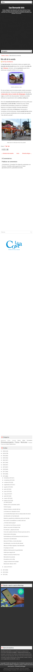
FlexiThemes (12, 668)
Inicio (18, 153)
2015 (4, 476)
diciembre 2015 (8, 478)
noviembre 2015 (8, 480)
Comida (14, 440)
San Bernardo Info (16, 7)
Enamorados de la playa (10, 534)
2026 (4, 451)
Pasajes (30, 442)
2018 (4, 469)
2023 (4, 458)
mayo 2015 (7, 493)
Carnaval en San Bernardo (10, 538)
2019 (4, 467)
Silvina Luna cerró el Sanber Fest (12, 527)
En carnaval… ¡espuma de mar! (11, 529)
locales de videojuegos (18, 94)
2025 (4, 453)
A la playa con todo (9, 547)
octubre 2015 (7, 482)
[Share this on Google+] (9, 146)
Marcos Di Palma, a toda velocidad (12, 541)
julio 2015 (6, 489)
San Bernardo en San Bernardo (11, 516)
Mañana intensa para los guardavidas (13, 550)
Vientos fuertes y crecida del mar (12, 509)
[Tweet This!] (7, 146)
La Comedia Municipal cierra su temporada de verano (17, 513)
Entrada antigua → (27, 153)
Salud (7, 444)
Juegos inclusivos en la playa (11, 561)
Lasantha (27, 668)
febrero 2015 (7, 500)
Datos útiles (21, 440)
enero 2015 (7, 566)
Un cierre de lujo (8, 502)
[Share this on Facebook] (5, 146)
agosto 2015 (7, 487)
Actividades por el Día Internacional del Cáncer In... (16, 536)
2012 (4, 574)
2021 (4, 462)
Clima (8, 440)
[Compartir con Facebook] (7, 149)
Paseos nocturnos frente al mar (12, 554)
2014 (4, 570)
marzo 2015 (7, 498)
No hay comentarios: (8, 61)
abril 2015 (6, 496)
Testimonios (12, 444)
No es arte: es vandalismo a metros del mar (15, 520)
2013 (4, 572)
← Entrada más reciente (7, 153)
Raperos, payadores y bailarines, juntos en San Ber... (17, 518)
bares (10, 94)
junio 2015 (6, 491)
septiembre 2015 (8, 484)
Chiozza (5, 68)
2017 (4, 471)
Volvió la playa (7, 507)
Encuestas (29, 440)
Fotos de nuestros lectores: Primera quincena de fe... (17, 532)
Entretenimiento (7, 442)
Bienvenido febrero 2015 (10, 563)
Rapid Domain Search (25, 670)
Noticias (24, 442)
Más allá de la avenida (8, 59)
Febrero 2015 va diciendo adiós (12, 504)
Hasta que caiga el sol (9, 552)
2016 (4, 473)
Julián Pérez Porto (23, 652)
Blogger (23, 666)
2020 (4, 464)
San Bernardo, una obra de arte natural (13, 543)
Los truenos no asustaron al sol (12, 511)
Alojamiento (3, 440)
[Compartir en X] (6, 149)
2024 (4, 455)
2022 (4, 460)
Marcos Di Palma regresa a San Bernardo (14, 545)
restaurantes (4, 94)
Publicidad (3, 444)
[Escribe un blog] (4, 149)
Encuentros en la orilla (9, 559)
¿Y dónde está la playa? (10, 522)
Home (2, 55)
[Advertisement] (16, 32)
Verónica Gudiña (11, 652)
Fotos (7, 55)
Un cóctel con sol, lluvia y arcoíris (12, 525)
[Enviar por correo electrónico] (2, 149)
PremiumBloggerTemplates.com (11, 670)
